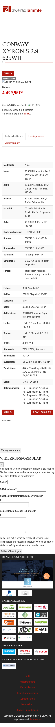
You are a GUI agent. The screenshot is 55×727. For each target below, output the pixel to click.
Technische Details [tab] (14, 136)
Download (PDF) (42, 412)
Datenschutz (27, 704)
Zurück (8, 73)
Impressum (35, 719)
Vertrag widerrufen (10, 450)
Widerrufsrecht (27, 681)
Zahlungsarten (27, 698)
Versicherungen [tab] (12, 143)
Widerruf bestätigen (11, 551)
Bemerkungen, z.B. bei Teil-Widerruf (18, 511)
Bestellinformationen (27, 693)
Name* (3, 482)
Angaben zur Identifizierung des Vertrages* (21, 496)
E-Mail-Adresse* (8, 489)
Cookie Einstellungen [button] (27, 710)
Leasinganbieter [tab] (36, 136)
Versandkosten (27, 687)
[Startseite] (22, 9)
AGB (28, 676)
